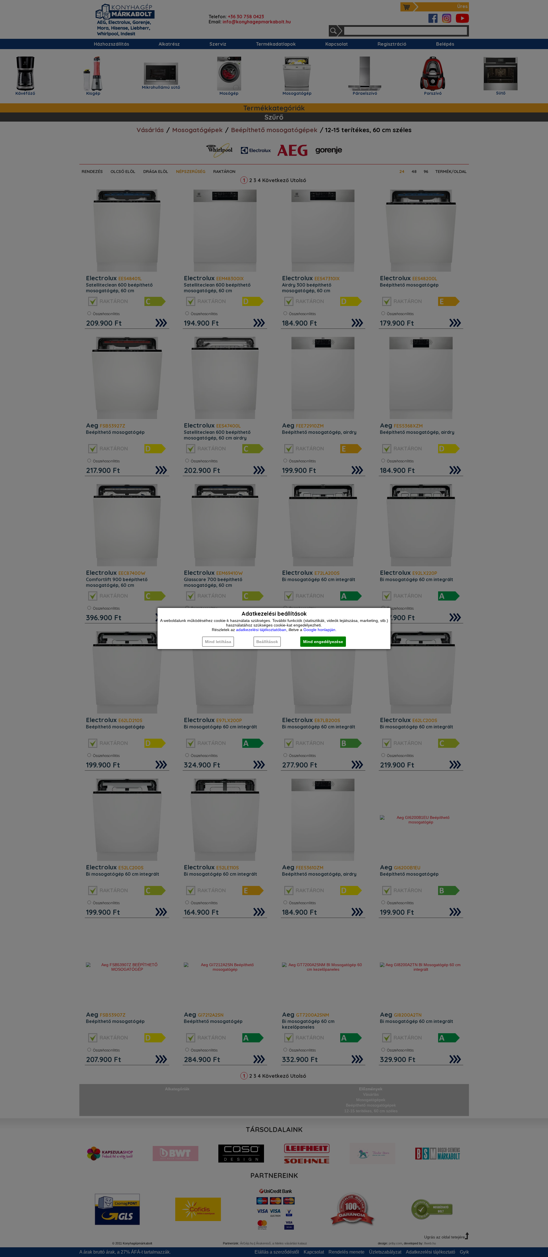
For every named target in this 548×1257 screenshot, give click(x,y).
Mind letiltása (218, 641)
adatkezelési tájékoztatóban (261, 629)
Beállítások (267, 641)
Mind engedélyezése (323, 641)
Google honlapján (319, 629)
